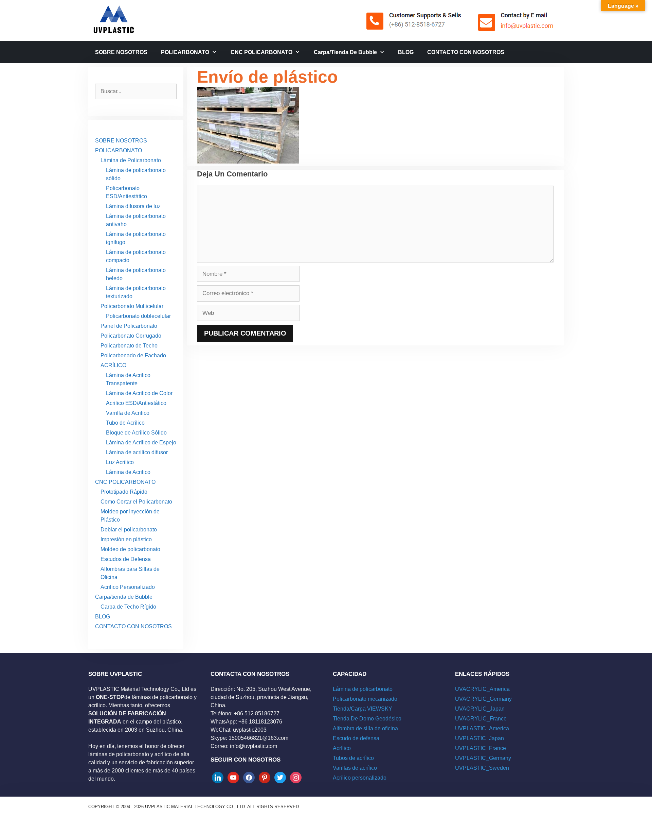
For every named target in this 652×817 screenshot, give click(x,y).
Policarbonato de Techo (129, 345)
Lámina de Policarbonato (131, 160)
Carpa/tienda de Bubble (345, 52)
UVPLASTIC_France (480, 748)
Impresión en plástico (126, 539)
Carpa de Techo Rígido (128, 607)
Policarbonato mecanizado (365, 699)
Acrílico (342, 748)
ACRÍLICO (113, 365)
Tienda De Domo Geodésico (367, 718)
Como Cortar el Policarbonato (136, 502)
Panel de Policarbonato (129, 326)
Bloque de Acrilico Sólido (136, 433)
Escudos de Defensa (126, 559)
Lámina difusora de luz (133, 206)
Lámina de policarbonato (363, 689)
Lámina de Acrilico (128, 472)
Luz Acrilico (120, 462)
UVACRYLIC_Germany (483, 699)
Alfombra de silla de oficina (365, 728)
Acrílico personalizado (359, 778)
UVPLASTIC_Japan (479, 738)
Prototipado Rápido (124, 492)
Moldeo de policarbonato (130, 549)
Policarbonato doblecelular (138, 316)
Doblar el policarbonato (129, 529)
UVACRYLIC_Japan (480, 709)
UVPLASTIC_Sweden (482, 768)
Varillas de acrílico (355, 768)
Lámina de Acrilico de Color (139, 393)
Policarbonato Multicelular (132, 306)
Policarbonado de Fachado (133, 355)
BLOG (406, 52)
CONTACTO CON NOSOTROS (465, 52)
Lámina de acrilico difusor (137, 452)
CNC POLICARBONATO (261, 52)
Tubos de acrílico (353, 758)
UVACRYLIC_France (481, 718)
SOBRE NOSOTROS (121, 52)
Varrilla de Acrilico (127, 413)
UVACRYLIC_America (482, 689)
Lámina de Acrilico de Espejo (141, 442)
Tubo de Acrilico (125, 423)
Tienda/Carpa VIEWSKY (362, 709)
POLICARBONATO (185, 52)
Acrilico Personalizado (128, 587)
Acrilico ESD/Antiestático (136, 403)
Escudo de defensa (356, 738)
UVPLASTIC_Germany (483, 758)
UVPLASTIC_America (482, 728)
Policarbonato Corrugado (131, 336)
